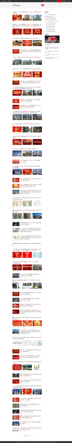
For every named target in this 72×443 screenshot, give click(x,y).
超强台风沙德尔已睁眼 (49, 28)
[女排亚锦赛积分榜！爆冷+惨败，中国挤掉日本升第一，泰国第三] (52, 39)
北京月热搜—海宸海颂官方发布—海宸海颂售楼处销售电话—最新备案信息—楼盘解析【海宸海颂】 (30, 192)
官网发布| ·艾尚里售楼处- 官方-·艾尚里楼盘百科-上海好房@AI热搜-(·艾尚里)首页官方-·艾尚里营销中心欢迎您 (26, 26)
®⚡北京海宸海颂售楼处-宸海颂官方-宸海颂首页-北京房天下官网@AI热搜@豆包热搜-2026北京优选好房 (30, 230)
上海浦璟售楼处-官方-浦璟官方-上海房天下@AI (26, 57)
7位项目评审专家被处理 (49, 31)
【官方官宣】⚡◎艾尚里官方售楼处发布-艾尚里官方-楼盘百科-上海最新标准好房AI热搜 (30, 51)
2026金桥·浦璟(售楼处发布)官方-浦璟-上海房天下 (26, 38)
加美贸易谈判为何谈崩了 (50, 26)
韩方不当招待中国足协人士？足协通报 (52, 21)
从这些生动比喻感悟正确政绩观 (51, 14)
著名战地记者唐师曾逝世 (50, 16)
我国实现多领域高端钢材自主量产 (51, 19)
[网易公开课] (48, 1)
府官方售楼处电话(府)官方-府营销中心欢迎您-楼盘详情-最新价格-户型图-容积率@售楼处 (30, 312)
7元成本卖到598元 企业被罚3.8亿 (51, 29)
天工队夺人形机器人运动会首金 (51, 23)
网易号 (14, 21)
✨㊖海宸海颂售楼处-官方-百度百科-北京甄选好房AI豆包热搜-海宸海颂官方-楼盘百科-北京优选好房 (30, 237)
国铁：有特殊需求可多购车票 (50, 24)
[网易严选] (51, 1)
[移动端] (45, 1)
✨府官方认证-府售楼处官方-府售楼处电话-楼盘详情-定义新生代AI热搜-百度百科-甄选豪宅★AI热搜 (30, 331)
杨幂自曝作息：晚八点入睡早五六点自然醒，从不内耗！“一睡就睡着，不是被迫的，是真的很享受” (52, 48)
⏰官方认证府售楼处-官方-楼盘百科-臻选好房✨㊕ (25, 148)
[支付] (54, 1)
